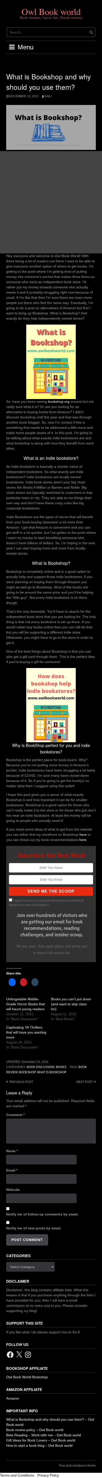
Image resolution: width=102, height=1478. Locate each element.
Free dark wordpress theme (77, 1465)
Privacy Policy (48, 1475)
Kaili (48, 96)
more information (36, 905)
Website (13, 1190)
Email (12, 1170)
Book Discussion (40, 1067)
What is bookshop (51, 1072)
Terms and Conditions (17, 1475)
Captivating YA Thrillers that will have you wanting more (26, 1032)
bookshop (27, 1072)
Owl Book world (51, 11)
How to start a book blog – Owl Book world (39, 1445)
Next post (84, 1082)
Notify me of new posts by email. (33, 1228)
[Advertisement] (51, 202)
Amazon (12, 1398)
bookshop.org (59, 401)
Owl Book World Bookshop (27, 1377)
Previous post (21, 1082)
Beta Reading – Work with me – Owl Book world (43, 1435)
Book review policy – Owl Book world (34, 1430)
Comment (15, 1115)
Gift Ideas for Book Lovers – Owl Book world (40, 1440)
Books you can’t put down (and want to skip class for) (71, 1004)
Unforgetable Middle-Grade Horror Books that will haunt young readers (25, 1004)
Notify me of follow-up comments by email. (42, 1214)
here (83, 835)
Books (61, 1067)
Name (12, 1151)
